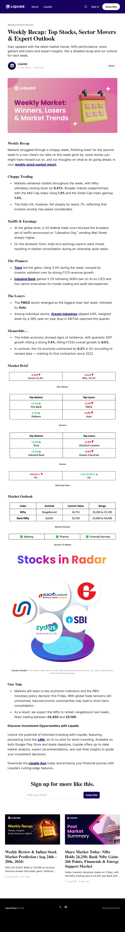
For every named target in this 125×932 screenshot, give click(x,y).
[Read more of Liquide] (12, 66)
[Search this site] (85, 6)
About (35, 6)
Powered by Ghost (111, 908)
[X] (60, 907)
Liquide (47, 6)
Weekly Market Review (20, 24)
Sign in (95, 6)
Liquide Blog (10, 908)
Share (112, 65)
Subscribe (111, 6)
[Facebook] (66, 907)
